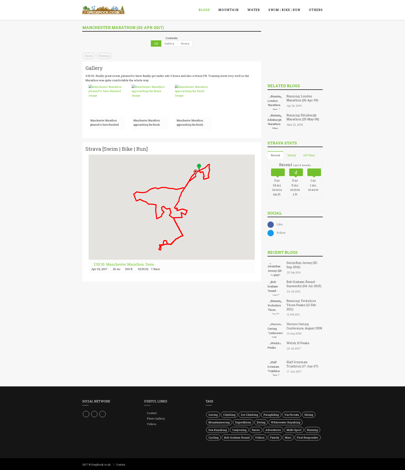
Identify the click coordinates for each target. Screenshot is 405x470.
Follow (281, 233)
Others (316, 10)
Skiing (308, 415)
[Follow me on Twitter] (94, 414)
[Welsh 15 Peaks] (275, 349)
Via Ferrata (291, 415)
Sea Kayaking (217, 430)
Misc (288, 437)
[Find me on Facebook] (86, 414)
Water (253, 10)
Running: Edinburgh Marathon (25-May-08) (302, 117)
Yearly (291, 155)
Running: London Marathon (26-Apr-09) (302, 98)
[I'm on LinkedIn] (102, 414)
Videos (151, 424)
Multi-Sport (293, 430)
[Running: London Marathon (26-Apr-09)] (275, 102)
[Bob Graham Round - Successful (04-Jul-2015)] (275, 288)
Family (274, 437)
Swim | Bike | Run (284, 10)
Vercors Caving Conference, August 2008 (304, 326)
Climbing (229, 415)
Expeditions (243, 422)
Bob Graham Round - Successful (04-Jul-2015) (303, 284)
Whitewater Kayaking (285, 422)
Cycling (213, 437)
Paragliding (271, 415)
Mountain (228, 10)
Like (280, 224)
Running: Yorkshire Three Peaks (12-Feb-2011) (301, 305)
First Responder (307, 437)
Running (104, 56)
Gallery (169, 43)
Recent (275, 155)
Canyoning (239, 430)
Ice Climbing (249, 415)
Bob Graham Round (237, 437)
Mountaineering (219, 422)
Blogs (204, 10)
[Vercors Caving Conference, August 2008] (275, 330)
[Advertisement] (299, 50)
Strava (185, 43)
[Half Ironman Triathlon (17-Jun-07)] (275, 368)
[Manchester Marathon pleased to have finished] (107, 100)
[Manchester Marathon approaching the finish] (150, 100)
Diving (261, 422)
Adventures (273, 430)
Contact (152, 413)
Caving (213, 415)
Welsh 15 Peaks (297, 343)
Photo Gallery (156, 418)
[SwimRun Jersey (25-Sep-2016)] (275, 269)
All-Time (309, 155)
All (156, 43)
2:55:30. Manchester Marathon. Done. (124, 264)
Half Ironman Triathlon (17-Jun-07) (302, 364)
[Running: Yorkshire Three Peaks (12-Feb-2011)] (275, 307)
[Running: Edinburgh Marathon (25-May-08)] (275, 121)
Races (89, 56)
